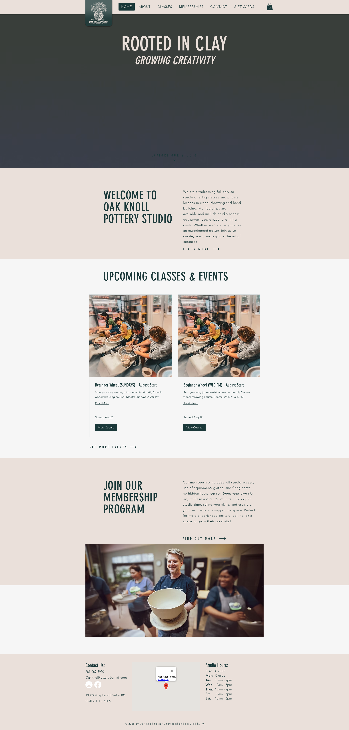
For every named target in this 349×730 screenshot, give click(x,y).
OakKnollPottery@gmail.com (106, 678)
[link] (130, 385)
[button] (270, 6)
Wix (203, 723)
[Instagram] (89, 684)
